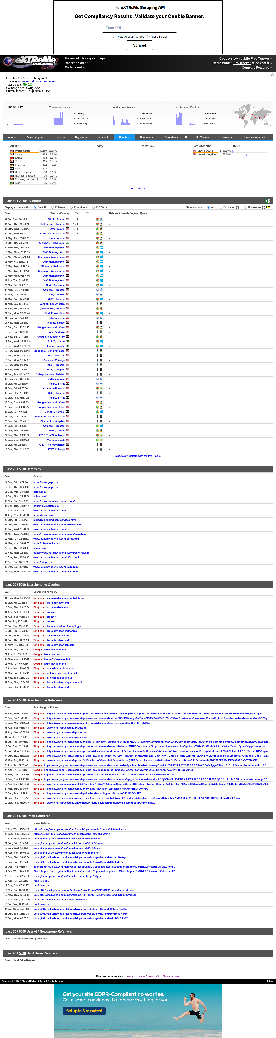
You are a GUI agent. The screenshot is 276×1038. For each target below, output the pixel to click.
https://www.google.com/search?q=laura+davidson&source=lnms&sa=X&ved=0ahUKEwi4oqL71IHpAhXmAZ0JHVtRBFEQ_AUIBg (119, 770)
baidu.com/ (40, 491)
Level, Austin (57, 228)
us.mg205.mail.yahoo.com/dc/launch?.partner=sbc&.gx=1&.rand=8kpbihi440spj (80, 857)
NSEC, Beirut (57, 318)
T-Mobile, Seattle (55, 322)
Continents (103, 137)
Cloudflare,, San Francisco (49, 350)
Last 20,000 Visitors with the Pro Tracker (138, 456)
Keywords (81, 137)
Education (231, 207)
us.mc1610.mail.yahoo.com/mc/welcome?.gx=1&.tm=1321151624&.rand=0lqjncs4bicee (84, 890)
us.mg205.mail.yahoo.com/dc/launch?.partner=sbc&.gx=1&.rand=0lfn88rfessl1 (79, 862)
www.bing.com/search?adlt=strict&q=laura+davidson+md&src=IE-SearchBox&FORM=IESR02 (101, 802)
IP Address (80, 207)
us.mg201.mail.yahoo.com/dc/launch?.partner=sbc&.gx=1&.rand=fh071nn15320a (80, 909)
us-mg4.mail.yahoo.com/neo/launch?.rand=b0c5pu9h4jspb (68, 876)
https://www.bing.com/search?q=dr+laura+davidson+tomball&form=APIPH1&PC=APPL (97, 788)
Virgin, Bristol (56, 219)
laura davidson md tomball (62, 630)
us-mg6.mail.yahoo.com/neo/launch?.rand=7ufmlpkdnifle (67, 852)
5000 (22, 469)
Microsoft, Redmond (53, 266)
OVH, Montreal (56, 294)
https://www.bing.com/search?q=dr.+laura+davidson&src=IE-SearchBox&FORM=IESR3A (98, 723)
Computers (146, 137)
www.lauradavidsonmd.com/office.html (56, 538)
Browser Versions (254, 137)
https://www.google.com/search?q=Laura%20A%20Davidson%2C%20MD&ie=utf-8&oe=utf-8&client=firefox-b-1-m (109, 774)
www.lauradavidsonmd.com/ (50, 510)
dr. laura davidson (57, 607)
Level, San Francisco (52, 233)
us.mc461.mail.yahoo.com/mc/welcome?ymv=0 (61, 899)
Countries (124, 137)
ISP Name (101, 207)
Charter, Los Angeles (52, 421)
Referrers (61, 137)
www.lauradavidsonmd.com (36, 81)
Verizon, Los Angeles (52, 304)
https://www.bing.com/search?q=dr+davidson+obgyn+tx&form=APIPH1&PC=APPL (95, 793)
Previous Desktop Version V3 (142, 975)
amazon (51, 612)
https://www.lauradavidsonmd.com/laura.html (60, 534)
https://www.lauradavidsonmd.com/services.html (61, 552)
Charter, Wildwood (54, 388)
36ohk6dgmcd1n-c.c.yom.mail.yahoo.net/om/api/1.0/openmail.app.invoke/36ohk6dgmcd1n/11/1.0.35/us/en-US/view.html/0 (104, 866)
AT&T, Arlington (55, 369)
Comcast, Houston (54, 289)
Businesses (256, 207)
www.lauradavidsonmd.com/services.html (57, 524)
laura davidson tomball (60, 645)
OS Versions (203, 137)
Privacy (270, 981)
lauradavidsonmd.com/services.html (54, 520)
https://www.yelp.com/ (46, 482)
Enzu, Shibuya (56, 332)
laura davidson (52, 654)
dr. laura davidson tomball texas (65, 598)
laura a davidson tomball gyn (64, 626)
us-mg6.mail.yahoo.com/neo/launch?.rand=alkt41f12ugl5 (67, 848)
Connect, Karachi (55, 411)
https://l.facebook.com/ (46, 543)
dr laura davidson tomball (62, 673)
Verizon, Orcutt (56, 440)
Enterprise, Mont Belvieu (50, 374)
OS (187, 137)
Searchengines (35, 137)
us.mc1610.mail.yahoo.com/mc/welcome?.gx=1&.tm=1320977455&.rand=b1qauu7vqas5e (85, 894)
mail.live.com (42, 880)
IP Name (59, 207)
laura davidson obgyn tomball (64, 682)
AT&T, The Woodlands (52, 435)
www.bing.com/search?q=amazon (67, 727)
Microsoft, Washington (51, 257)
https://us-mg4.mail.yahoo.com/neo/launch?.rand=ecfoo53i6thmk (72, 834)
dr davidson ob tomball (60, 668)
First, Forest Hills (54, 313)
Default (41, 207)
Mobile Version (171, 975)
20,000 (23, 201)
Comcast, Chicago (54, 360)
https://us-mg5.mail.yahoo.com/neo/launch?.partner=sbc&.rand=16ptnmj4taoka (80, 829)
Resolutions (171, 137)
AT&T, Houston (56, 299)
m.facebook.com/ (43, 515)
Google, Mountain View (51, 327)
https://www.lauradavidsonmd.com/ (54, 501)
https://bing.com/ (43, 562)
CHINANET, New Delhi (52, 243)
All (212, 207)
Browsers (226, 137)
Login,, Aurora (56, 430)
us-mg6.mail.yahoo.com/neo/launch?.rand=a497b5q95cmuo (68, 843)
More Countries (139, 188)
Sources (11, 137)
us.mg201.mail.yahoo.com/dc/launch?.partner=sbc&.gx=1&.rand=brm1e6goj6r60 (80, 913)
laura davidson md (58, 602)
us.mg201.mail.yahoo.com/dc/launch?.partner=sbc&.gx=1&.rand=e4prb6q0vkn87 (81, 918)
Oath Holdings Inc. (54, 247)
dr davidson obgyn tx (59, 677)
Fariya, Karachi (56, 346)
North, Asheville (55, 285)
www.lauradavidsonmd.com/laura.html (55, 566)
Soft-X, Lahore (56, 341)
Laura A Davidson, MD (57, 659)
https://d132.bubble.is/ (46, 505)
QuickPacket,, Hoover (52, 308)
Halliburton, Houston (52, 224)
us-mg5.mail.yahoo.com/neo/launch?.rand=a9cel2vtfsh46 (67, 838)
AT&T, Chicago (56, 449)
